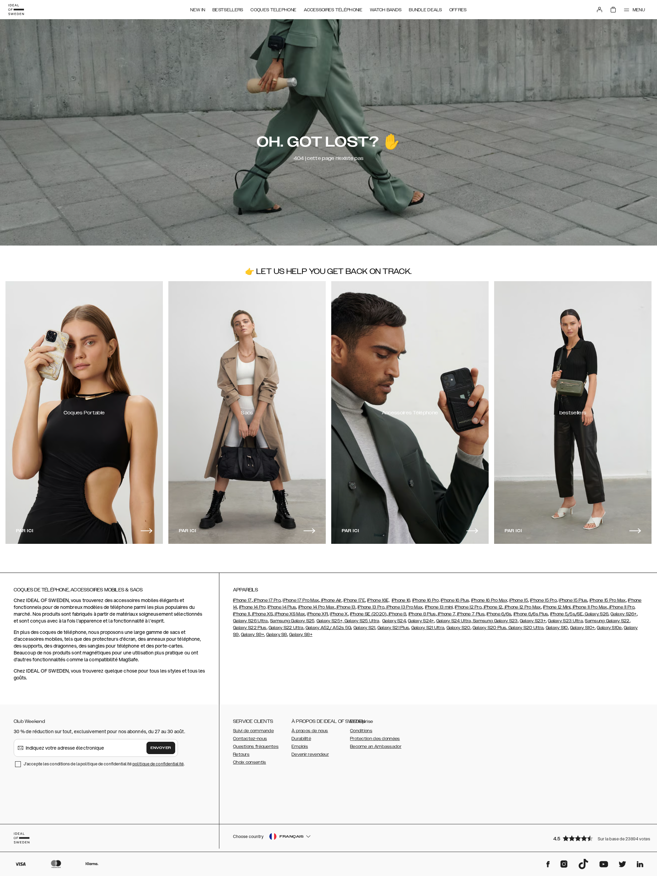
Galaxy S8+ (300, 634)
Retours (241, 754)
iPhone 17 (242, 600)
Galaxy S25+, (331, 620)
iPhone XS (262, 614)
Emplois (300, 746)
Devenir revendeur (310, 754)
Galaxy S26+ (623, 614)
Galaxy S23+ (533, 620)
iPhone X (339, 614)
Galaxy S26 (596, 614)
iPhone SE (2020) (368, 614)
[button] (599, 838)
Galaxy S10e (609, 627)
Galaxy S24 (394, 620)
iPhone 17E (354, 600)
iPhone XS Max (289, 614)
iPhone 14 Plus (282, 607)
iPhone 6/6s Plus (531, 614)
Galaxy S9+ (252, 634)
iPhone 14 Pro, (253, 607)
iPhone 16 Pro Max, (489, 600)
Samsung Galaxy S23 (495, 620)
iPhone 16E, (378, 600)
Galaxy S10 (557, 627)
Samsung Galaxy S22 (607, 620)
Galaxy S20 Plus (489, 627)
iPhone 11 (241, 614)
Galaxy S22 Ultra (286, 627)
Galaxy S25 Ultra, (362, 620)
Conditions (361, 730)
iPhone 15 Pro (543, 600)
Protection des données (375, 738)
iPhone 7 (446, 614)
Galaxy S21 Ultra (428, 627)
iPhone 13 (346, 607)
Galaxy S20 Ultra (525, 627)
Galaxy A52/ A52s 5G (328, 627)
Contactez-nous (250, 738)
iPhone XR (317, 614)
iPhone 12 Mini (556, 607)
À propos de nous (310, 730)
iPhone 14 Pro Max (316, 607)
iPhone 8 (397, 614)
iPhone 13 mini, (439, 607)
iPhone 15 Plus (573, 600)
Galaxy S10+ (582, 627)
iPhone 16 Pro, (426, 600)
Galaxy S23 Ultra (565, 620)
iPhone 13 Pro (371, 607)
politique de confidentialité (158, 764)
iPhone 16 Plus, (455, 600)
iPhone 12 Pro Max (522, 607)
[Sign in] (599, 9)
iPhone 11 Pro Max (589, 607)
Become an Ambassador (375, 746)
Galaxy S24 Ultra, (454, 620)
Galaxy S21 (364, 627)
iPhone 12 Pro (468, 607)
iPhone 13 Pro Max (404, 607)
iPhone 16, (401, 600)
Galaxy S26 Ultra (250, 620)
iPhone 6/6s (499, 614)
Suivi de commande (253, 730)
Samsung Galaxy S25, (292, 620)
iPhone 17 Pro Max (301, 600)
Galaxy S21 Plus (393, 627)
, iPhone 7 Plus (470, 614)
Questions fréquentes (256, 746)
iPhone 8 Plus (422, 614)
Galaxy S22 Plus (250, 627)
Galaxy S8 (276, 634)
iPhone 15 (518, 600)
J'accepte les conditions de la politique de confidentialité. (104, 764)
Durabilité (301, 738)
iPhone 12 (492, 607)
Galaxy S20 (459, 627)
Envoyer (161, 748)
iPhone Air (330, 600)
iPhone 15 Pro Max (608, 600)
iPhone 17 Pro (267, 600)
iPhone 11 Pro (621, 607)
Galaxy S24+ (421, 620)
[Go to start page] (16, 9)
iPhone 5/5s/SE (566, 614)
